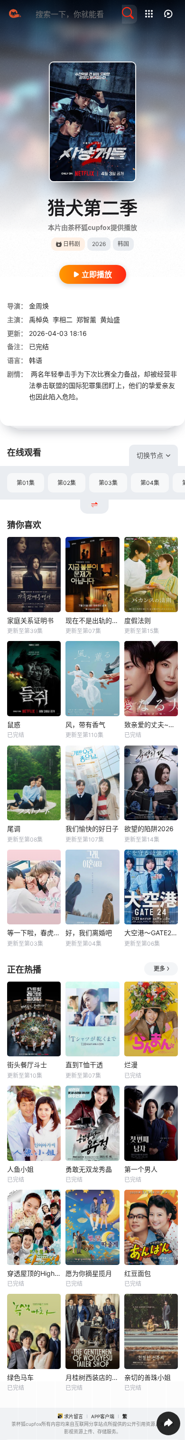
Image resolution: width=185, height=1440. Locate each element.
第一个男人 (140, 1169)
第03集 (108, 482)
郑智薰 (86, 320)
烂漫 (131, 1065)
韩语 (35, 360)
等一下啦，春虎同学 (34, 933)
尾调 (13, 829)
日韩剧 (71, 243)
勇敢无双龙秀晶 (88, 1169)
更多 (159, 968)
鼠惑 (13, 724)
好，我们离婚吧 (88, 933)
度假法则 (137, 620)
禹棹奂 (39, 320)
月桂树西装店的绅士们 (92, 1377)
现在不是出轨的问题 (92, 620)
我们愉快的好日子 (92, 829)
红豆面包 (137, 1273)
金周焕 (39, 306)
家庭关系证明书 (30, 620)
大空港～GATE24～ (151, 933)
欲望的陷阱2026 (149, 829)
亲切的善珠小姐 (147, 1377)
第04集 (149, 482)
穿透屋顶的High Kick (34, 1273)
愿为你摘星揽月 (88, 1273)
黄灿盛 (110, 320)
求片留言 (73, 1416)
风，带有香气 (85, 724)
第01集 (26, 482)
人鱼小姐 (20, 1169)
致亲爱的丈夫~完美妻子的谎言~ (151, 724)
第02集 (66, 482)
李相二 (63, 320)
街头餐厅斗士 (27, 1065)
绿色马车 (20, 1377)
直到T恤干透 (84, 1065)
